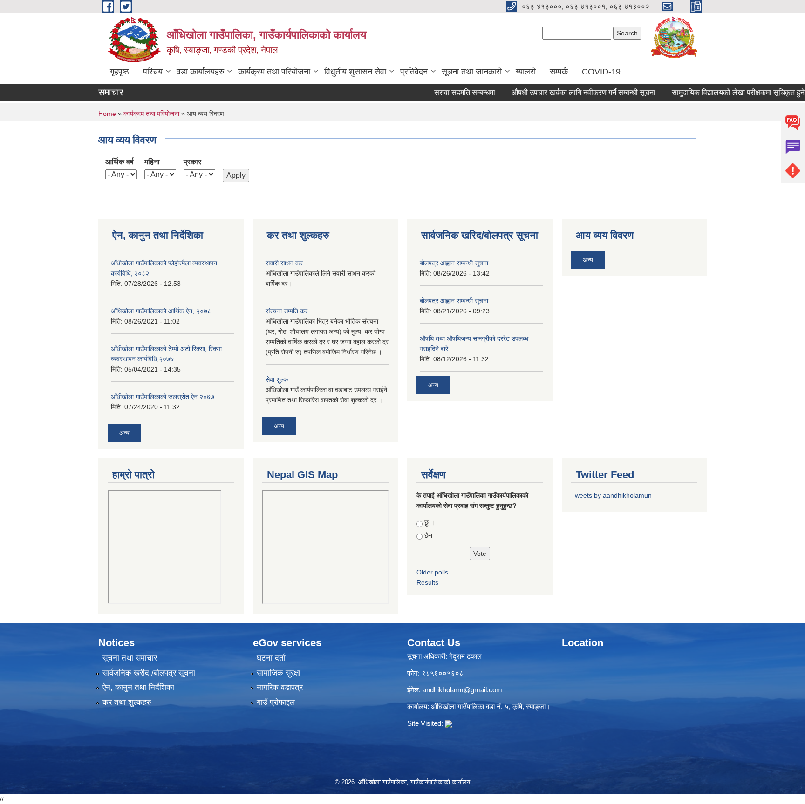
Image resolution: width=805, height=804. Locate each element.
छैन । (431, 535)
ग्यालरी (526, 71)
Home (107, 113)
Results (427, 582)
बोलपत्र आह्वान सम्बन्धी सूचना (454, 263)
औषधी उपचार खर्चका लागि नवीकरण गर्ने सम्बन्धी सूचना (568, 92)
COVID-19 (601, 71)
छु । (429, 522)
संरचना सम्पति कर (286, 311)
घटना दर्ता (271, 658)
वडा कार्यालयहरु (200, 71)
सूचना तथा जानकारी (472, 71)
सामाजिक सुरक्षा (278, 673)
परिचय (153, 71)
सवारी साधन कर (284, 263)
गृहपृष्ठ (119, 71)
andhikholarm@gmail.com (462, 690)
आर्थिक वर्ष (119, 162)
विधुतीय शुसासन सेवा (355, 71)
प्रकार (192, 162)
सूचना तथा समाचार (129, 658)
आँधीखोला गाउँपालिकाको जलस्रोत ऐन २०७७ (162, 396)
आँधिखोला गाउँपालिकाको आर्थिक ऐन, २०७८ (161, 311)
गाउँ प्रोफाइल (276, 702)
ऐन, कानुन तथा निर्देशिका (138, 687)
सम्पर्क (559, 71)
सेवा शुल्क (277, 379)
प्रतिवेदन (414, 71)
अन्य (124, 433)
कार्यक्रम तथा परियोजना (274, 71)
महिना (152, 162)
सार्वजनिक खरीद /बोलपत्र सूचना (148, 673)
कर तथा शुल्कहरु (126, 702)
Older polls (432, 572)
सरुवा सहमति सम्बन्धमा (448, 92)
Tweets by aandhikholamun (611, 495)
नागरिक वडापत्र (280, 687)
